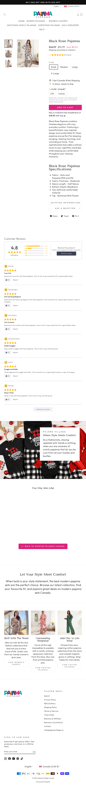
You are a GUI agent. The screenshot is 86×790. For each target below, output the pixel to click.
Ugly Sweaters (70, 25)
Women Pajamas (36, 21)
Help (42, 29)
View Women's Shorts (16, 663)
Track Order (49, 715)
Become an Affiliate (52, 719)
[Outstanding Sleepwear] (43, 623)
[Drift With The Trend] (16, 623)
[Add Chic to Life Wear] (69, 623)
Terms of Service (51, 711)
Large (75, 67)
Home (21, 21)
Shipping (52, 50)
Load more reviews (43, 409)
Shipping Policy (50, 707)
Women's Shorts (58, 21)
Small (53, 67)
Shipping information (65, 203)
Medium (64, 67)
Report (15, 280)
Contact (47, 726)
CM (52, 93)
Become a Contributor (53, 722)
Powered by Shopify (43, 782)
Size (51, 62)
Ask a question (65, 208)
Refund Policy (50, 703)
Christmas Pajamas (49, 25)
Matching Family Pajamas (21, 25)
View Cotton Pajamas (69, 666)
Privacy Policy (50, 700)
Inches (62, 93)
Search (47, 696)
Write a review (66, 253)
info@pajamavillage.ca (53, 730)
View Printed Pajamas (43, 669)
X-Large (55, 73)
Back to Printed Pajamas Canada (44, 546)
